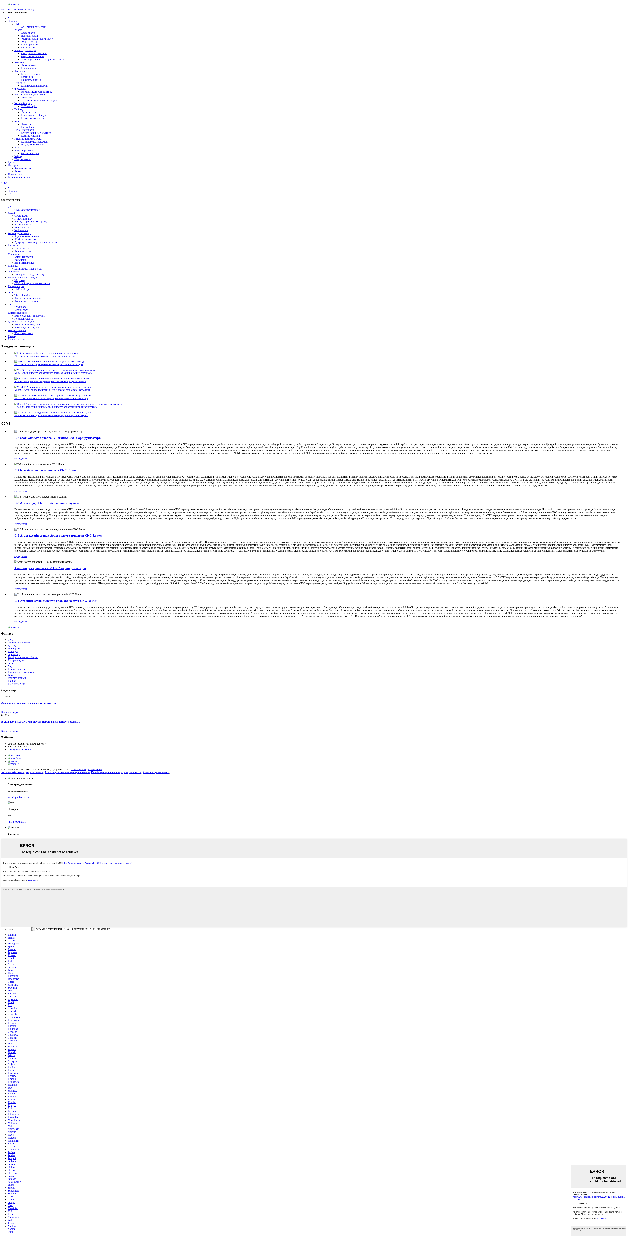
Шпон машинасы (24, 129)
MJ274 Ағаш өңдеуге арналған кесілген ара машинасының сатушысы (53, 373)
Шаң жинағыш (22, 159)
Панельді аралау (30, 35)
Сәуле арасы (28, 32)
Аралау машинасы (131, 772)
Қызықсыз (20, 62)
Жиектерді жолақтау (25, 50)
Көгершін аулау (23, 103)
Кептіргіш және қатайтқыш (29, 94)
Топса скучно (28, 65)
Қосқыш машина (30, 135)
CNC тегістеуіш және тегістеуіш (39, 100)
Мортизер (26, 97)
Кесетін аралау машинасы (105, 772)
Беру (17, 147)
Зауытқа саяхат (22, 168)
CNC (17, 24)
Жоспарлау (20, 71)
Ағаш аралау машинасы (156, 772)
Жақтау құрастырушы (33, 144)
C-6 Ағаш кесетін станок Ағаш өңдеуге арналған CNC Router (58, 535)
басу (16, 121)
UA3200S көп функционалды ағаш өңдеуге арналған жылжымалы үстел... (55, 407)
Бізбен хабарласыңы (19, 177)
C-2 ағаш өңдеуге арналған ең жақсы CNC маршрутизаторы (57, 438)
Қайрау (18, 156)
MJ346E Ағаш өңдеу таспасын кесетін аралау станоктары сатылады (52, 390)
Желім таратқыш (23, 150)
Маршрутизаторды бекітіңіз (36, 91)
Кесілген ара (28, 47)
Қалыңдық (27, 77)
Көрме (18, 171)
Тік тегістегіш (28, 112)
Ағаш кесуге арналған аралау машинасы (67, 772)
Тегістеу (19, 109)
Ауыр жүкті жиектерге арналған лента (42, 59)
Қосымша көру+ (10, 712)
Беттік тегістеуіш (30, 74)
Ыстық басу (27, 127)
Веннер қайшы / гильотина (36, 132)
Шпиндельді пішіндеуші (34, 85)
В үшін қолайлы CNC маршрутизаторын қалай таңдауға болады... (40, 721)
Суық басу (27, 124)
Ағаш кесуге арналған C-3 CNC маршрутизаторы (50, 568)
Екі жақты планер (31, 79)
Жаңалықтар (15, 174)
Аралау (18, 29)
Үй (9, 18)
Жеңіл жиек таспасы (32, 56)
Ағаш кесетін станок (12, 772)
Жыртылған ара (30, 41)
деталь (23, 458)
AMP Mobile (95, 769)
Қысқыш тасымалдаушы (28, 138)
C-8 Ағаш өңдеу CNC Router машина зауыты (46, 503)
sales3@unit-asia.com (19, 749)
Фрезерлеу (20, 88)
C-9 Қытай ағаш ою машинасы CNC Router (45, 470)
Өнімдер (12, 21)
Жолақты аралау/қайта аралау (37, 38)
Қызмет (12, 162)
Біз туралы (14, 165)
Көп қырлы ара (29, 44)
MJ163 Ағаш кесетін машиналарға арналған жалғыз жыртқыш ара (51, 398)
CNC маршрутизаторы (33, 26)
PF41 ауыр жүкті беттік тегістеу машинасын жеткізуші (44, 356)
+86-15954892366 (17, 822)
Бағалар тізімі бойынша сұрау (17, 9)
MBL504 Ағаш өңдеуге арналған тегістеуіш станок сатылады (48, 364)
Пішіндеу (19, 82)
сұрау (17, 458)
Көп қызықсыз (29, 68)
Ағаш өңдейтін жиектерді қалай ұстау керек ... (28, 703)
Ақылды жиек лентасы (34, 53)
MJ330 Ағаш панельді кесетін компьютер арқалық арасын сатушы (51, 415)
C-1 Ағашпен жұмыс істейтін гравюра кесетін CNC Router (55, 600)
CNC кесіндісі (29, 106)
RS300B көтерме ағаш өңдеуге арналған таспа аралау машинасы (50, 381)
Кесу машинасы (34, 772)
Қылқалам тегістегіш (32, 118)
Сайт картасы (78, 769)
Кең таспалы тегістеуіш (34, 115)
